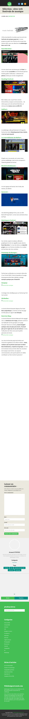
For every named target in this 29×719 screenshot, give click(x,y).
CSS (5, 629)
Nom (5, 517)
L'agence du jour (7, 639)
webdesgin (17, 570)
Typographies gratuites (9, 669)
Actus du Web (7, 622)
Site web (6, 528)
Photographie (7, 642)
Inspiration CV (7, 674)
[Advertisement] (14, 417)
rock (11, 568)
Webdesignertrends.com (18, 712)
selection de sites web (19, 568)
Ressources (6, 644)
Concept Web (7, 624)
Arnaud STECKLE (14, 552)
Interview (6, 637)
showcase (11, 570)
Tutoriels (6, 646)
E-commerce (7, 633)
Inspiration (12, 16)
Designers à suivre (8, 631)
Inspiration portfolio (8, 672)
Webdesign (6, 652)
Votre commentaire (8, 492)
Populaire (21, 598)
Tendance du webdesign (9, 667)
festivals (6, 568)
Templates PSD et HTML (9, 676)
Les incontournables (8, 665)
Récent (7, 598)
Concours (6, 627)
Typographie (7, 648)
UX (4, 650)
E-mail (5, 522)
